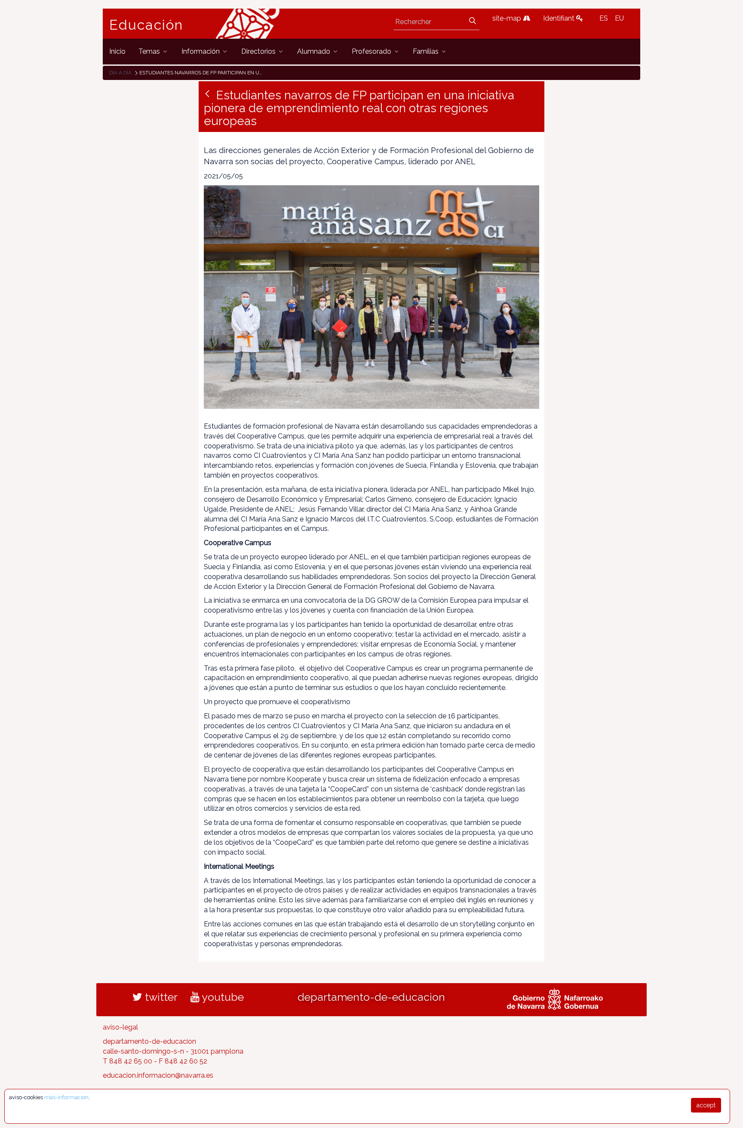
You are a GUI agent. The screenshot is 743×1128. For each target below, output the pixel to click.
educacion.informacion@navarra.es (158, 1075)
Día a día (120, 73)
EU (619, 18)
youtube (222, 996)
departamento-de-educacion (371, 996)
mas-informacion (66, 1097)
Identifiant (559, 18)
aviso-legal (120, 1027)
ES (603, 18)
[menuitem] (117, 51)
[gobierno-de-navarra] (555, 998)
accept (706, 1105)
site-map (507, 18)
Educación (146, 25)
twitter (160, 996)
